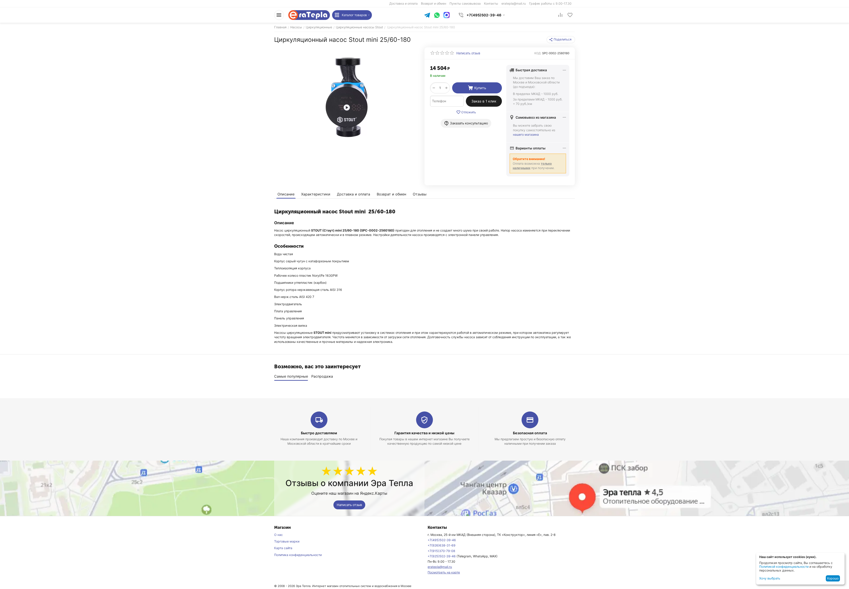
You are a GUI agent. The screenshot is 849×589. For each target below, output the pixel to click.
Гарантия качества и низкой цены (424, 433)
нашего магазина (526, 134)
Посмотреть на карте (444, 572)
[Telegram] (427, 15)
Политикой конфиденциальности (784, 566)
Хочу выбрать (769, 578)
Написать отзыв (349, 505)
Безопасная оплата (530, 433)
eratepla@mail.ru (440, 567)
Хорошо (833, 578)
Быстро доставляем (319, 433)
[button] (561, 39)
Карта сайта (283, 548)
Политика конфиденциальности (298, 555)
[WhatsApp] (437, 15)
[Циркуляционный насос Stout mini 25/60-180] (346, 97)
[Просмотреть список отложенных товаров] (570, 15)
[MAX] (447, 15)
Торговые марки (286, 541)
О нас (278, 535)
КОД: (537, 53)
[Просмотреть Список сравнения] (560, 15)
